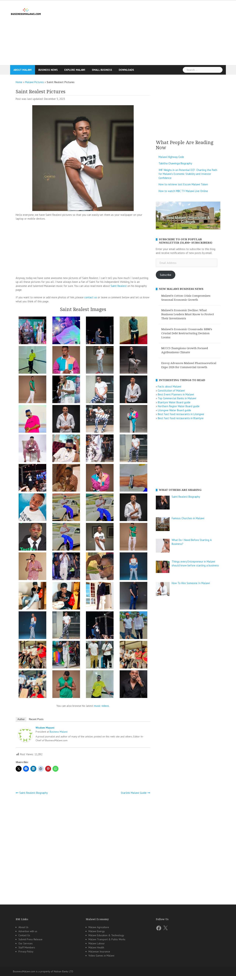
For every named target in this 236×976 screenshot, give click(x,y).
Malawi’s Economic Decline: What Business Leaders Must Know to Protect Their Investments (187, 314)
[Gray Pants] (133, 360)
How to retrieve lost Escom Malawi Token (183, 184)
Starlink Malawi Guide (134, 793)
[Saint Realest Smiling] (133, 508)
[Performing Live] (32, 478)
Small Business (102, 69)
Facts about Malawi (169, 386)
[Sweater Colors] (133, 567)
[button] (32, 331)
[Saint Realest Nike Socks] (66, 508)
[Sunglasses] (100, 567)
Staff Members (26, 947)
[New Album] (100, 449)
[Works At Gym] (66, 685)
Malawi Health (96, 947)
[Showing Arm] (100, 537)
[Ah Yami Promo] (66, 331)
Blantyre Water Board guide (174, 402)
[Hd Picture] (32, 419)
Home (19, 82)
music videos (101, 706)
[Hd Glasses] (100, 390)
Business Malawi (58, 731)
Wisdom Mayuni (45, 727)
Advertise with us (27, 931)
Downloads (126, 69)
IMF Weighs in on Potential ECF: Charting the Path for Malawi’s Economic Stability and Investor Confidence (188, 174)
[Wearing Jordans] (133, 596)
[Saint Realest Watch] (66, 537)
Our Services (25, 943)
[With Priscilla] (133, 655)
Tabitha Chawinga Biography (175, 163)
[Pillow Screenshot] (66, 478)
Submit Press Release (30, 939)
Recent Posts (36, 719)
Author (21, 719)
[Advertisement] (118, 41)
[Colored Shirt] (66, 360)
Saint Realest (119, 286)
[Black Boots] (32, 360)
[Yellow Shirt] (100, 685)
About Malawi (22, 69)
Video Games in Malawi (101, 955)
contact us (90, 297)
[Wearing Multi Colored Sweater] (32, 626)
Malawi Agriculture (98, 927)
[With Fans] (100, 626)
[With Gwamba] (32, 655)
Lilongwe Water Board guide (174, 410)
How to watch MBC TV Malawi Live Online (183, 191)
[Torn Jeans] (32, 596)
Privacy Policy (25, 951)
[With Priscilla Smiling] (32, 685)
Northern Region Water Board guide (178, 406)
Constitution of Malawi (171, 390)
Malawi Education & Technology (106, 935)
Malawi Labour (96, 943)
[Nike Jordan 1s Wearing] (133, 449)
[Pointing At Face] (100, 478)
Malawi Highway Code (171, 157)
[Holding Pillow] (100, 419)
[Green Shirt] (32, 390)
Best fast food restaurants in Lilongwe (181, 414)
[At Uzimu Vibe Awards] (133, 331)
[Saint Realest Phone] (100, 508)
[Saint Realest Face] (32, 508)
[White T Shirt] (66, 626)
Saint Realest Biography (33, 793)
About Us (23, 927)
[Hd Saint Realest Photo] (66, 419)
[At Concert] (100, 331)
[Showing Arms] (133, 537)
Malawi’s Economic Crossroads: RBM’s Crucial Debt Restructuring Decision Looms (186, 333)
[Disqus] (83, 846)
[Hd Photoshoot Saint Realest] (133, 390)
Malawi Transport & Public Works (106, 939)
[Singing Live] (66, 567)
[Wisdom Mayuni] (25, 735)
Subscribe (165, 275)
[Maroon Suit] (32, 449)
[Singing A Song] (32, 567)
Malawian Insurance (99, 951)
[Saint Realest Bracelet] (133, 478)
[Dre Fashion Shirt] (100, 360)
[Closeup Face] (133, 685)
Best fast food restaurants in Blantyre (181, 418)
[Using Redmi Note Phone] (66, 596)
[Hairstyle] (66, 390)
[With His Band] (66, 655)
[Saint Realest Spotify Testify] (32, 537)
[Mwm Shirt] (66, 449)
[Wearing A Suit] (100, 596)
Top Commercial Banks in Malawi (177, 398)
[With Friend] (133, 626)
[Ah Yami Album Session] (32, 331)
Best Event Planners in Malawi (176, 394)
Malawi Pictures (34, 82)
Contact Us (24, 935)
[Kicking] (133, 419)
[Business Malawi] (26, 11)
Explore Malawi (74, 69)
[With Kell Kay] (100, 655)
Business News (48, 69)
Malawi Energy (96, 931)
